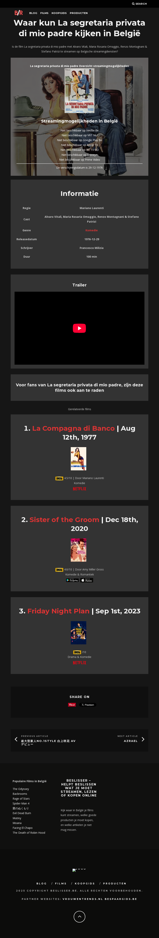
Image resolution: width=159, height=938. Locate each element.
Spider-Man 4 (21, 803)
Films (44, 13)
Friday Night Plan (58, 611)
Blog (33, 13)
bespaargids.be (121, 899)
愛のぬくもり (21, 808)
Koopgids (59, 13)
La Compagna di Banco (73, 428)
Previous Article (34, 736)
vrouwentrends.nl (83, 899)
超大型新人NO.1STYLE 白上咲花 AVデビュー (48, 742)
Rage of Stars (21, 798)
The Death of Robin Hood (29, 832)
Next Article (128, 736)
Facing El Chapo (23, 828)
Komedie (92, 230)
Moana (17, 823)
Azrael (131, 741)
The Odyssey (21, 789)
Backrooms (20, 794)
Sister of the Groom (64, 519)
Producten (79, 13)
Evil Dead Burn (22, 813)
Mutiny (17, 818)
